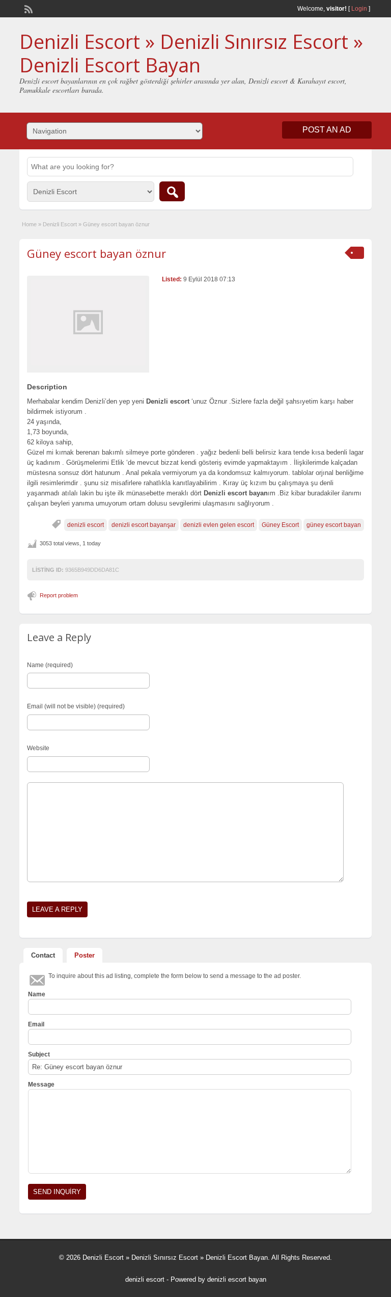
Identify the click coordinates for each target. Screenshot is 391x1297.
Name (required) (50, 665)
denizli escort (85, 524)
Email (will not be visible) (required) (76, 706)
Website (38, 748)
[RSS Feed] (27, 8)
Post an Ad (326, 129)
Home (29, 224)
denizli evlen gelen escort (218, 524)
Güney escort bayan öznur (96, 253)
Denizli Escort (60, 224)
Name (36, 994)
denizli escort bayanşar (143, 524)
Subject (39, 1054)
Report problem (59, 595)
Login (359, 8)
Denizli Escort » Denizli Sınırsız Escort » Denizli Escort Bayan (191, 53)
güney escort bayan (333, 524)
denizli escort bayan (236, 1279)
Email (36, 1024)
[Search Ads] (172, 191)
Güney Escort (280, 524)
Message (41, 1084)
